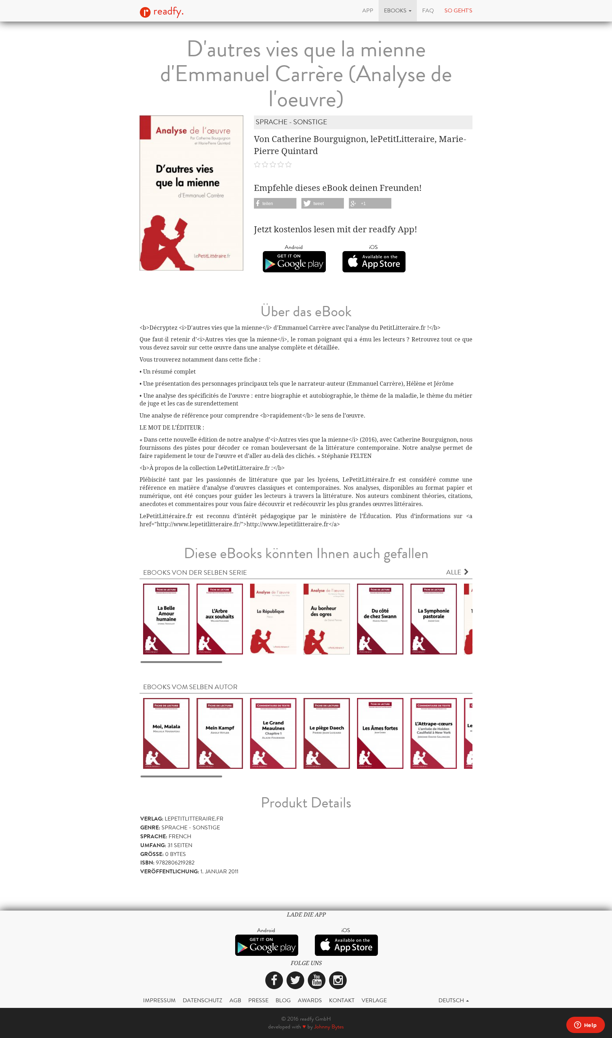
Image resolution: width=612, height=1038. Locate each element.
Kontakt (342, 1000)
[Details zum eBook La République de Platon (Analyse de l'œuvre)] (273, 618)
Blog (283, 1000)
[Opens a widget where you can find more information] (585, 1025)
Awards (310, 1000)
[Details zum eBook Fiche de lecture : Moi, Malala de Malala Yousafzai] (166, 733)
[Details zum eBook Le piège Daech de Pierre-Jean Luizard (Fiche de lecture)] (327, 733)
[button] (398, 10)
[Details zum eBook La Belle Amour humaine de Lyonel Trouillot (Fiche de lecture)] (166, 618)
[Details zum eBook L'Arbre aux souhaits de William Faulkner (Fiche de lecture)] (220, 618)
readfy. (167, 11)
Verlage (374, 1000)
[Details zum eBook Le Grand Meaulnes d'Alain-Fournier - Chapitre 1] (273, 733)
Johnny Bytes (329, 1026)
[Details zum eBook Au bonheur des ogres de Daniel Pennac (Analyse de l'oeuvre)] (327, 618)
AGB (235, 1000)
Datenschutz (202, 1000)
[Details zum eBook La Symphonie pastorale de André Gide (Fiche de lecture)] (433, 618)
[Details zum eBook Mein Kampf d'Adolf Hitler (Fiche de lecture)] (220, 733)
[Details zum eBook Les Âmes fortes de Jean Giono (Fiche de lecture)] (380, 733)
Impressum (159, 1000)
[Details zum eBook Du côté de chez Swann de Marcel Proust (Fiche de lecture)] (380, 618)
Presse (258, 1000)
